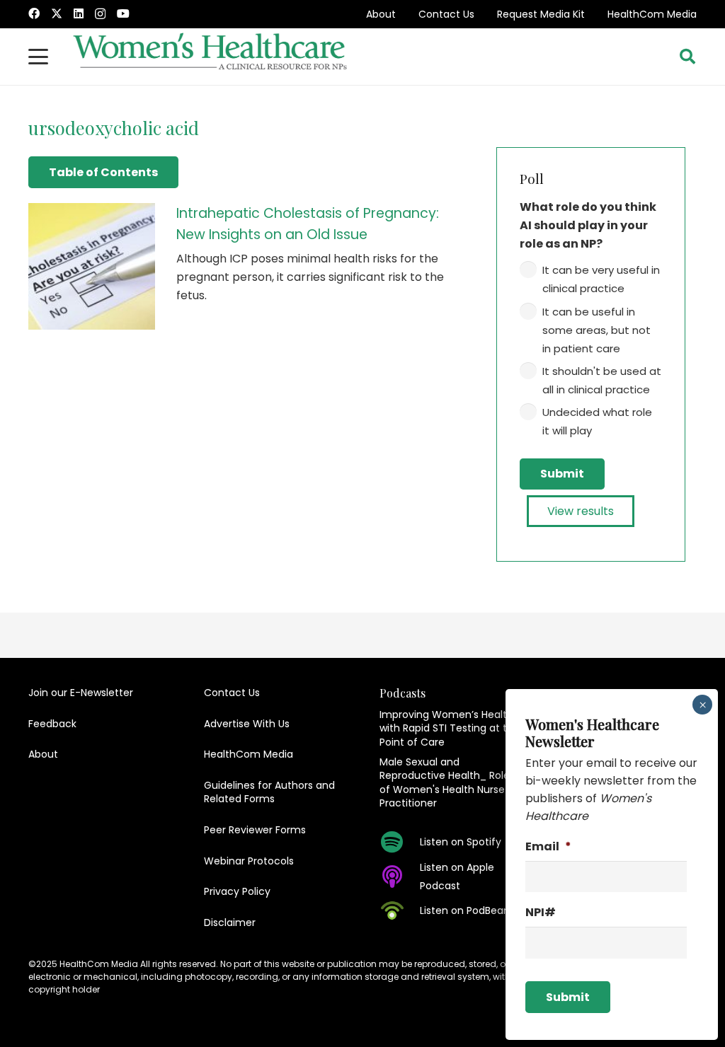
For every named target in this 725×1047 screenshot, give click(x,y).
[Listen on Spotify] (399, 842)
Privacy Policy (237, 891)
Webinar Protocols (249, 861)
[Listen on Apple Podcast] (399, 876)
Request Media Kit (541, 14)
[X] (56, 13)
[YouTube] (123, 13)
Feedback (52, 724)
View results (580, 511)
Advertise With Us (247, 724)
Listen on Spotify (460, 842)
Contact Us (446, 14)
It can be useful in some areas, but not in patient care (596, 330)
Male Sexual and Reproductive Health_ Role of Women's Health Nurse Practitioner (444, 783)
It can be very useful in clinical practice (601, 279)
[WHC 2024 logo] (211, 56)
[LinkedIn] (79, 13)
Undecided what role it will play (597, 421)
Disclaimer (230, 922)
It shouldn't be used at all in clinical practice (601, 380)
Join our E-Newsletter (80, 693)
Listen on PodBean (465, 910)
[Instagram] (100, 14)
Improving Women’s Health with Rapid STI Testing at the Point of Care (449, 728)
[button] (38, 56)
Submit (562, 473)
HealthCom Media (652, 14)
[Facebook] (34, 13)
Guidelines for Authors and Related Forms (269, 792)
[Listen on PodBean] (399, 910)
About (381, 14)
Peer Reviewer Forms (255, 830)
